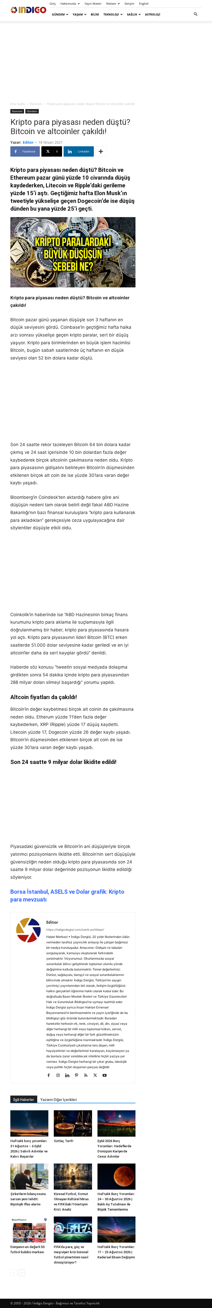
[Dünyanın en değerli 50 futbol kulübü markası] (29, 1230)
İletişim (129, 3)
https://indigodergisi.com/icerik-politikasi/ (75, 929)
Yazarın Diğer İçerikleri (58, 1100)
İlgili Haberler (23, 1100)
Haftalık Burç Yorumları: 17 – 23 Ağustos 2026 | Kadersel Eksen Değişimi (116, 1252)
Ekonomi (36, 104)
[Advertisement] (106, 61)
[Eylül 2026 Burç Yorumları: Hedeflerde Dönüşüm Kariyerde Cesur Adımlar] (116, 1123)
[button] (195, 14)
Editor (28, 142)
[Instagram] (60, 1076)
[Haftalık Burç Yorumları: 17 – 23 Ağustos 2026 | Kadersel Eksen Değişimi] (116, 1230)
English (144, 3)
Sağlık (132, 14)
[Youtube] (106, 1076)
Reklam (111, 3)
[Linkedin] (69, 1076)
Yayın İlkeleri (93, 3)
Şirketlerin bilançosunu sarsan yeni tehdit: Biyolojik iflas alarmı (28, 1199)
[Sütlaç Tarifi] (73, 1123)
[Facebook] (50, 1076)
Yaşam (78, 14)
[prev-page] (13, 1272)
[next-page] (22, 1272)
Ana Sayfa (17, 104)
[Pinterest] (78, 1076)
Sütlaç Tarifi (63, 1141)
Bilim (95, 14)
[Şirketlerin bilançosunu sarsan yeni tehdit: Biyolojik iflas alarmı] (29, 1177)
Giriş (53, 3)
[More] (100, 151)
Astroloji (152, 14)
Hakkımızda (68, 3)
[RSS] (88, 1076)
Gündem (58, 14)
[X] (97, 1076)
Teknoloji (111, 14)
